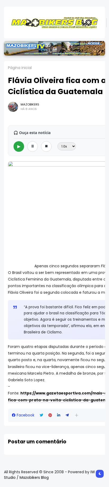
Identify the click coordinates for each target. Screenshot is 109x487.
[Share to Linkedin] (58, 415)
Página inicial (20, 67)
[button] (76, 415)
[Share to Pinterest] (50, 415)
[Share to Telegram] (67, 415)
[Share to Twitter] (41, 415)
